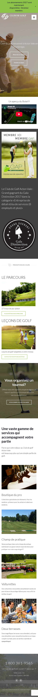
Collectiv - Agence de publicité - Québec (15, 692)
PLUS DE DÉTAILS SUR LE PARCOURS (13, 313)
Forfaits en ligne (19, 62)
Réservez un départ (19, 54)
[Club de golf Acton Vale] (14, 16)
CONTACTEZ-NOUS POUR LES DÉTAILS (14, 356)
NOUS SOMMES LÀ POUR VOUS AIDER (19, 402)
